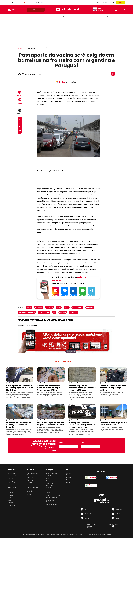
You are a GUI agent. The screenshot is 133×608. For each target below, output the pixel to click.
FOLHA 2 (71, 17)
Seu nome (61, 442)
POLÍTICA (86, 17)
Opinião (10, 503)
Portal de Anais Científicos (50, 501)
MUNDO (94, 17)
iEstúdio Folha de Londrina (51, 486)
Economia (11, 492)
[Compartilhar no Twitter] (20, 127)
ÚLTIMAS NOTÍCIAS (21, 17)
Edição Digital (50, 476)
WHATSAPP (11, 17)
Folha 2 (10, 490)
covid (67, 307)
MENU (13, 10)
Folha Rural (11, 505)
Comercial (49, 478)
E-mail (83, 442)
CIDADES (30, 17)
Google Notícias (68, 474)
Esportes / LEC (12, 487)
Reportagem (31, 480)
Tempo (48, 492)
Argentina (38, 307)
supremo (62, 312)
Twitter (68, 485)
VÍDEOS (123, 17)
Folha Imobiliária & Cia (32, 474)
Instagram (69, 480)
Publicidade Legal (51, 497)
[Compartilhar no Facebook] (19, 120)
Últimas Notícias (13, 476)
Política (10, 495)
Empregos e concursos (12, 481)
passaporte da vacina (27, 312)
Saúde (10, 485)
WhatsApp (11, 473)
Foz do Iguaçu (77, 307)
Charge (48, 481)
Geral (20, 48)
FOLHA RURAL (115, 17)
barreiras (49, 307)
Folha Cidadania (32, 485)
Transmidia (30, 482)
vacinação (73, 312)
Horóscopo (49, 483)
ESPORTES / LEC (62, 17)
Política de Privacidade (53, 495)
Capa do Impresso (52, 473)
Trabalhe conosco (51, 490)
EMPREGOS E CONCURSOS (42, 17)
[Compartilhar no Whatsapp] (20, 131)
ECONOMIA (79, 17)
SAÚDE (53, 17)
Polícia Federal (44, 312)
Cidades (10, 478)
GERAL (100, 17)
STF (54, 312)
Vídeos (10, 508)
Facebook (69, 482)
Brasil (59, 307)
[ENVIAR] (102, 446)
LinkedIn (68, 477)
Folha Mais (30, 477)
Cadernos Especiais (33, 487)
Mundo (10, 497)
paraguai (89, 307)
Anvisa (29, 307)
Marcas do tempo (51, 504)
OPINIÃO (106, 17)
